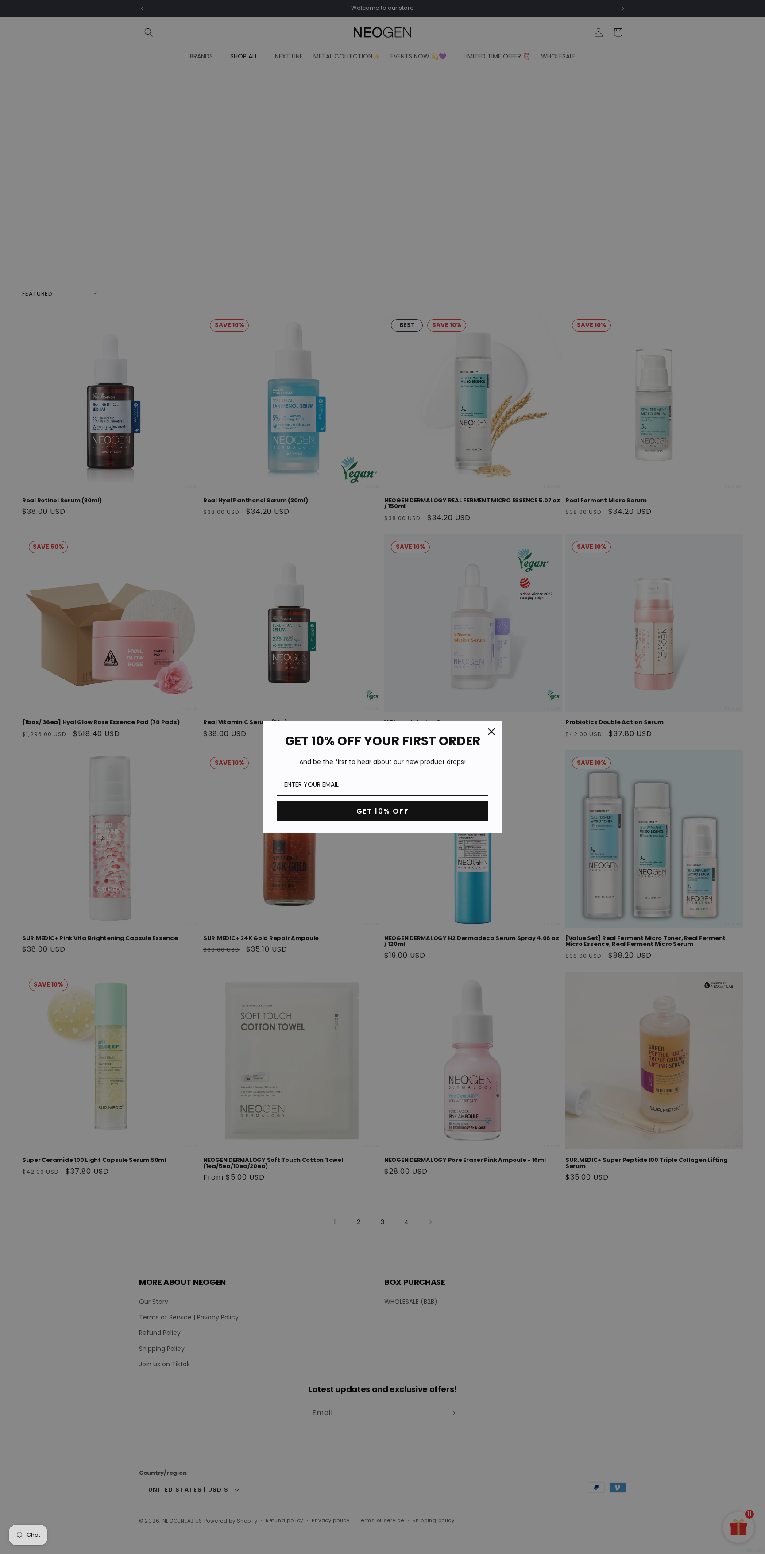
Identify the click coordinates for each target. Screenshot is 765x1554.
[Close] (491, 731)
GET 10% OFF (382, 811)
